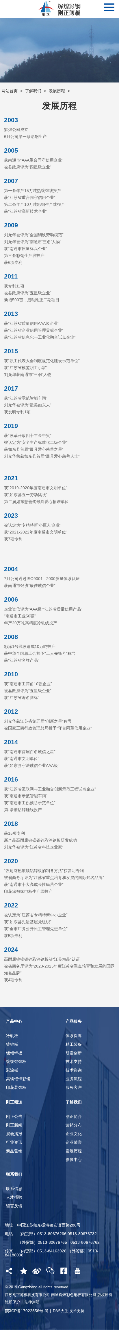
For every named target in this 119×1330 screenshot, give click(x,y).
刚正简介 (74, 1116)
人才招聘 (14, 1197)
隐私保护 (12, 1302)
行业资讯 (14, 1142)
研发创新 (74, 1053)
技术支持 (74, 1061)
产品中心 (14, 1021)
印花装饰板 (16, 1087)
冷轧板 (12, 1035)
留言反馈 (14, 1206)
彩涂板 (12, 1070)
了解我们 (33, 91)
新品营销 (14, 1151)
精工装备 (74, 1044)
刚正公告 (14, 1116)
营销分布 (74, 1125)
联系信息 (14, 1188)
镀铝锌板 (14, 1053)
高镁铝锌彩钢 (18, 1078)
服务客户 (74, 1087)
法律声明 (32, 1302)
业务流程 (74, 1078)
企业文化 (74, 1133)
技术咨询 (74, 1070)
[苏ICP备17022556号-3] (27, 1310)
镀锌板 (12, 1044)
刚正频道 (14, 1102)
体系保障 (74, 1035)
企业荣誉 (74, 1142)
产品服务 (74, 1021)
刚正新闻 (14, 1125)
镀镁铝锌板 (16, 1061)
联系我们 (14, 1174)
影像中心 (74, 1159)
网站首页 (9, 91)
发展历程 (57, 91)
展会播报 (14, 1133)
